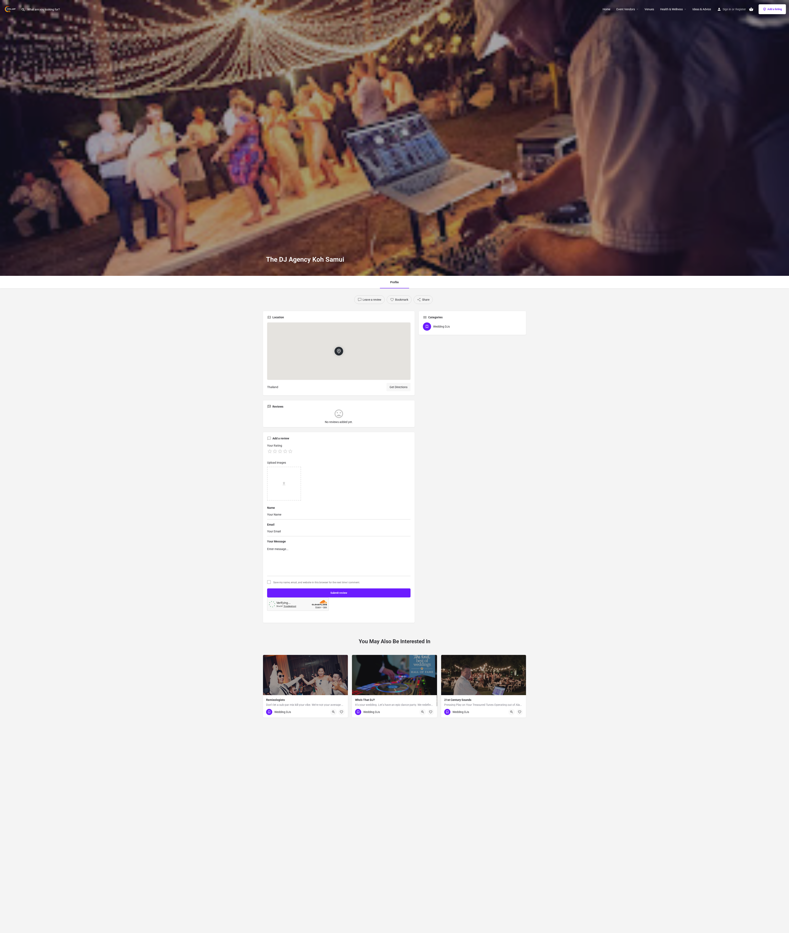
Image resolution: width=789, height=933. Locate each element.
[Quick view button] (333, 712)
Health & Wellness (671, 9)
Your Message (276, 541)
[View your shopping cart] (751, 9)
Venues (649, 9)
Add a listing (774, 9)
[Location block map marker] (339, 351)
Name (271, 507)
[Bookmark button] (341, 712)
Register (740, 9)
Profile (394, 282)
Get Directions (398, 387)
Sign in (727, 9)
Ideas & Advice (701, 9)
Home (606, 9)
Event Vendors (625, 9)
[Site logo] (10, 8)
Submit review (338, 592)
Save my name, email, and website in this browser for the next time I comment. (316, 582)
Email (271, 524)
